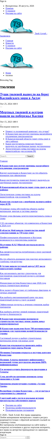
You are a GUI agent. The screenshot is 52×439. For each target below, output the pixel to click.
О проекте (10, 11)
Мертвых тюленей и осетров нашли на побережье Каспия (21, 114)
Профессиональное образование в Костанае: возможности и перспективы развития (21, 238)
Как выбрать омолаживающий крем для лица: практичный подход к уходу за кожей (21, 298)
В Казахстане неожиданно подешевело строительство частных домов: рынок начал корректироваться (22, 321)
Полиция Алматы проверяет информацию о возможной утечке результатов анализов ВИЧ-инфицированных (23, 362)
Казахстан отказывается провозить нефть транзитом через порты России (21, 346)
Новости (10, 43)
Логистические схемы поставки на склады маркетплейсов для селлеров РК (26, 150)
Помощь (9, 8)
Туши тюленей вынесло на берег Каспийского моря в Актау (24, 96)
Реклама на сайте (14, 13)
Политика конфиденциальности (21, 408)
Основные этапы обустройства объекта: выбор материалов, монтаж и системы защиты (22, 210)
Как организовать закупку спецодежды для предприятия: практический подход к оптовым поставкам (22, 276)
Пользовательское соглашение (20, 410)
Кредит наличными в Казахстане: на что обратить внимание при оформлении (23, 174)
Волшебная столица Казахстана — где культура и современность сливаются (25, 392)
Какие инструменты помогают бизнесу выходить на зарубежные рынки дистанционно (28, 145)
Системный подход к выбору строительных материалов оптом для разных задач (20, 339)
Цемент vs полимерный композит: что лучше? (27, 131)
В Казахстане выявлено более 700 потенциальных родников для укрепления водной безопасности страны (25, 331)
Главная (9, 40)
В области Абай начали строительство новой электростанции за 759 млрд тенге (22, 231)
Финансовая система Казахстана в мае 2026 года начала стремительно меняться (23, 284)
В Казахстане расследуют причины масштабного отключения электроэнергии (29, 135)
